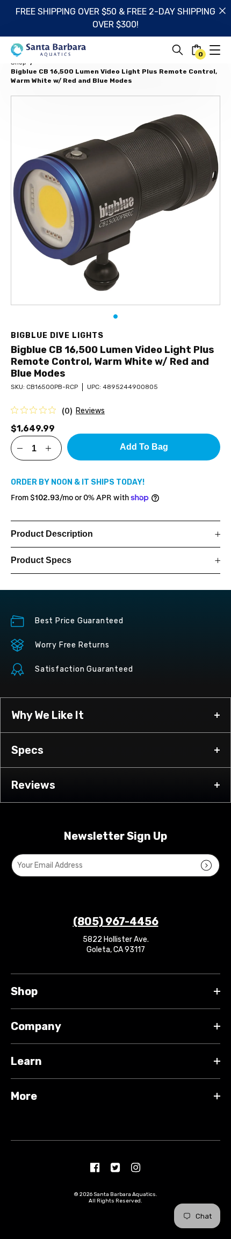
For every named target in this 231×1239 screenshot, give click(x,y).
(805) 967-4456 (115, 921)
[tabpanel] (115, 200)
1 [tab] (115, 316)
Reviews (90, 410)
